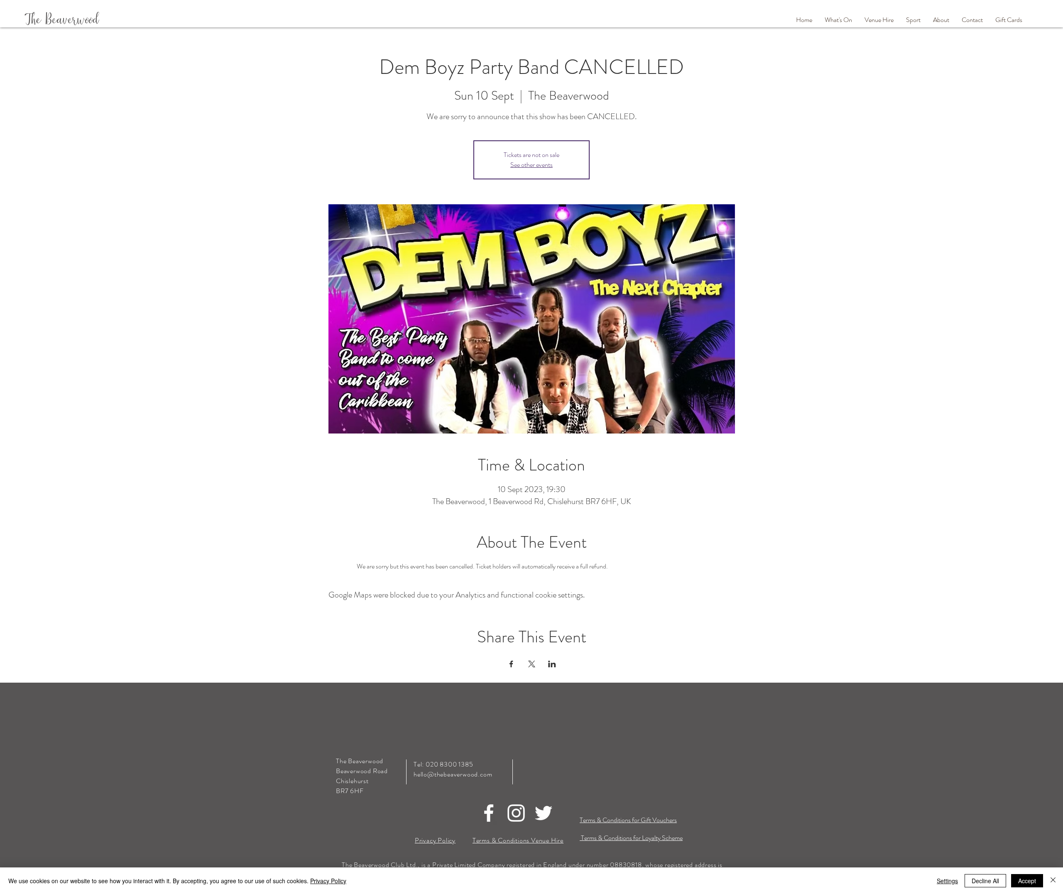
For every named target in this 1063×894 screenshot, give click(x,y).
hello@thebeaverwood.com (453, 774)
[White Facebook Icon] (488, 813)
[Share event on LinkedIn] (552, 664)
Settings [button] (947, 881)
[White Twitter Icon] (543, 813)
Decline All (985, 881)
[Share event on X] (532, 664)
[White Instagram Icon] (516, 813)
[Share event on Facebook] (511, 664)
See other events (531, 164)
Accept (1027, 881)
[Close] (1053, 880)
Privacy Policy (328, 881)
